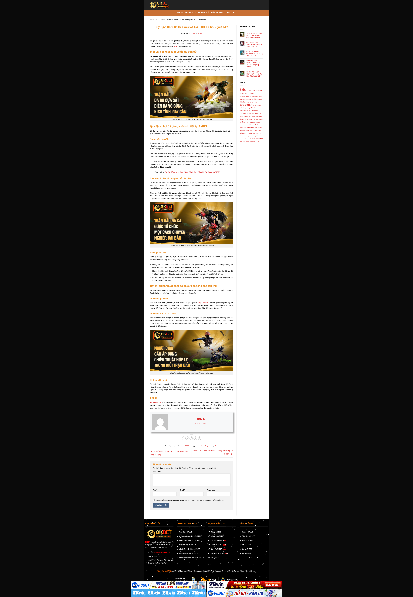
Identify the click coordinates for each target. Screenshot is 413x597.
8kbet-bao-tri (252, 90)
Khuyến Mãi (203, 13)
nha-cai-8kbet (256, 119)
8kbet (243, 90)
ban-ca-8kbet (249, 94)
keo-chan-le (248, 110)
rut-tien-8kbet (253, 125)
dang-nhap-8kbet (249, 108)
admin (200, 33)
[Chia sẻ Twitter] (188, 438)
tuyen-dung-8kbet (254, 136)
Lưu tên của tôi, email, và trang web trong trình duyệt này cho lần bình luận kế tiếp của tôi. (190, 500)
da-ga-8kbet (200, 446)
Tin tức (231, 13)
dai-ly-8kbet (255, 102)
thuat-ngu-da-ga (248, 133)
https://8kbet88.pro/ (162, 553)
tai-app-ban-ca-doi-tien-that (247, 130)
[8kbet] (159, 5)
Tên (155, 490)
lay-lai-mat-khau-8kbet (249, 116)
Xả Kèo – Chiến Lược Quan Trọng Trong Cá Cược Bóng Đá (254, 44)
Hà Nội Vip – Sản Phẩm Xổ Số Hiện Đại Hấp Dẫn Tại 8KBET (254, 74)
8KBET (180, 13)
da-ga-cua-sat (209, 446)
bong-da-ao (245, 99)
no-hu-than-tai (250, 122)
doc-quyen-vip (258, 108)
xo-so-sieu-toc (251, 141)
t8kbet (216, 446)
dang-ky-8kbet (246, 105)
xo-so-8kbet (258, 139)
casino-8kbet (253, 99)
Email (182, 490)
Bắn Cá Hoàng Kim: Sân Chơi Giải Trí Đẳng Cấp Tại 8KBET (254, 53)
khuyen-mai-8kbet (247, 113)
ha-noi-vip (242, 110)
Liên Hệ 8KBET (218, 13)
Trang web (211, 490)
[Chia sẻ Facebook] (184, 438)
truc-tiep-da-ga (246, 136)
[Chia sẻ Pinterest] (195, 438)
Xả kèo (257, 141)
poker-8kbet (257, 122)
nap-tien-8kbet (248, 119)
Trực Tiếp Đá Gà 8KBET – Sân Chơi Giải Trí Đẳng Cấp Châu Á (253, 64)
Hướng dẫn (190, 13)
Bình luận (157, 472)
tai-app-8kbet (257, 128)
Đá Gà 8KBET (160, 20)
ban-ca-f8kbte (245, 96)
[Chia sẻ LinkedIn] (199, 438)
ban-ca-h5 (252, 96)
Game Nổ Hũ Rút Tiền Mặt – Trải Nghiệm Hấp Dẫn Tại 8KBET (254, 35)
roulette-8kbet (243, 125)
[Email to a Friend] (191, 438)
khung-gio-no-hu (256, 110)
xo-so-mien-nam (244, 141)
